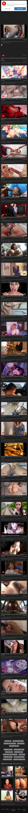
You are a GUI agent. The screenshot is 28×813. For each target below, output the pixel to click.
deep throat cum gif (19, 749)
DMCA (7, 809)
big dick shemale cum (19, 759)
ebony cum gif (8, 752)
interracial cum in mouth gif (10, 754)
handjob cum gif (19, 752)
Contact (19, 809)
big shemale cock (14, 746)
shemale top (8, 741)
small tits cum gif (7, 759)
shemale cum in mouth (10, 743)
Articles (3, 809)
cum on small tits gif (19, 757)
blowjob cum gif (8, 749)
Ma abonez (20, 8)
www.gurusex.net (18, 763)
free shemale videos (18, 741)
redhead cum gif (8, 757)
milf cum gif (22, 754)
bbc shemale (21, 743)
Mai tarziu (7, 8)
